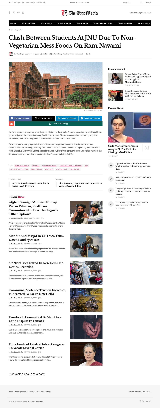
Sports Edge (30, 2)
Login (149, 2)
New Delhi (49, 169)
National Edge (28, 23)
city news (36, 166)
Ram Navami (74, 169)
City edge (18, 30)
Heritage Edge (19, 2)
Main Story (58, 54)
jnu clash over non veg (19, 169)
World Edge (82, 23)
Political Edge (64, 23)
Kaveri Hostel (36, 169)
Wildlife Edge (41, 2)
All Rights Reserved (35, 401)
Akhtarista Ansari (22, 166)
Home (13, 23)
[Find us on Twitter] (13, 12)
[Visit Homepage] (80, 12)
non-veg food (61, 169)
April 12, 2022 (31, 325)
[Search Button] (141, 2)
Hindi (10, 2)
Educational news (49, 166)
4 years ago (38, 54)
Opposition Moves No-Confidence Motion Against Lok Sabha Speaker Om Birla (133, 166)
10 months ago (132, 85)
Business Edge (125, 23)
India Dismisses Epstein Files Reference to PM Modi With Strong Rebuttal (138, 93)
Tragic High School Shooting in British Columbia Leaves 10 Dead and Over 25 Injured (133, 191)
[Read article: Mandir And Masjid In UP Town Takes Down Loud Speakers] (86, 245)
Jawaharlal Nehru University (70, 166)
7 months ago (132, 99)
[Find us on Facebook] (9, 12)
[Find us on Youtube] (18, 12)
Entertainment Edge (103, 23)
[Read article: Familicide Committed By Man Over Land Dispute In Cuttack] (86, 327)
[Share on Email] (11, 123)
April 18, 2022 (31, 271)
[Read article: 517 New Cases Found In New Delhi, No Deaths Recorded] (86, 273)
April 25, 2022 (31, 244)
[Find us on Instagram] (23, 12)
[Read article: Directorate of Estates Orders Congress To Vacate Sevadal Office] (86, 354)
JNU (86, 166)
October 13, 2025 (33, 218)
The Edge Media (23, 54)
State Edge (46, 23)
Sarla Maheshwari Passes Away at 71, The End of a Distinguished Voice (123, 149)
